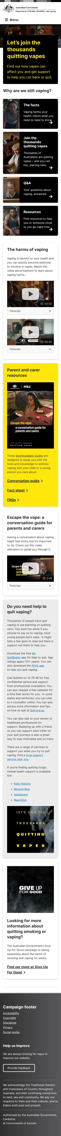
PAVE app (38, 665)
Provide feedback (19, 1068)
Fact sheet (16, 490)
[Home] (30, 8)
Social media (11, 1032)
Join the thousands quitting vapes (35, 142)
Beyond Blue (22, 789)
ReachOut (20, 800)
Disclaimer (9, 1022)
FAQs (11, 500)
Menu (13, 20)
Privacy (8, 1027)
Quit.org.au (37, 710)
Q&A (27, 183)
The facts (31, 105)
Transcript (15, 310)
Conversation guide (23, 481)
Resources (32, 212)
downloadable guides (29, 455)
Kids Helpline (22, 783)
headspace (21, 794)
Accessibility (11, 1013)
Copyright (9, 1018)
